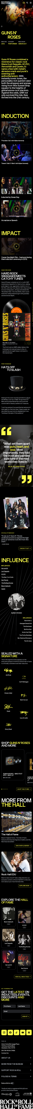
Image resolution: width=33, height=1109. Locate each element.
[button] (16, 130)
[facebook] (10, 1032)
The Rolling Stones (7, 583)
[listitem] (16, 188)
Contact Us (4, 1053)
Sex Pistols (4, 580)
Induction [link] (5, 111)
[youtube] (22, 1032)
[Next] (29, 343)
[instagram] (4, 1032)
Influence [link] (26, 111)
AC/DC (3, 574)
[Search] (27, 3)
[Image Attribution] (1, 26)
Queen (3, 589)
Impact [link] (14, 111)
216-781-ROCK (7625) (8, 1050)
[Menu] (31, 3)
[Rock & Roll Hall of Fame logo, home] (6, 2)
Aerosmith (4, 568)
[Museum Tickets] (24, 3)
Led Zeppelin (5, 571)
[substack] (29, 1032)
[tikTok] (16, 1032)
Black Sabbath (5, 586)
